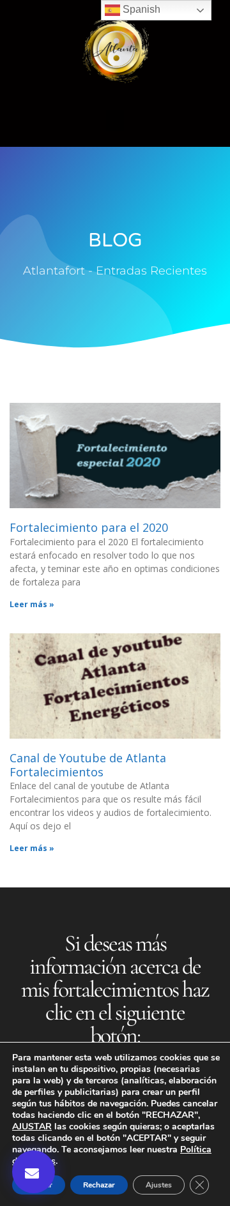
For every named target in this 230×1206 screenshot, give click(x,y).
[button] (115, 120)
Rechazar (99, 1185)
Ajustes (159, 1185)
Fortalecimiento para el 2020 (89, 527)
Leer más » (32, 604)
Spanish (140, 9)
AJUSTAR (32, 1127)
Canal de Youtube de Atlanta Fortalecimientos (88, 765)
